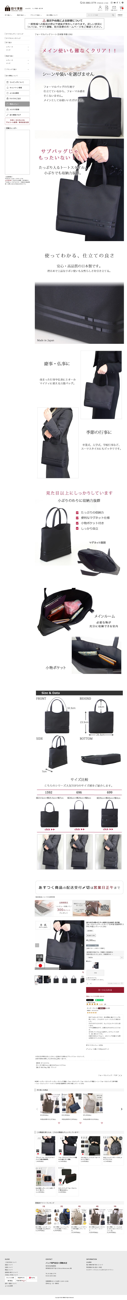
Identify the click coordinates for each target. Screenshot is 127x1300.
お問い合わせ (114, 10)
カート (121, 9)
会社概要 (88, 1262)
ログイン (100, 10)
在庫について (9, 1267)
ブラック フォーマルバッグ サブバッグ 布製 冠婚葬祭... (45, 1158)
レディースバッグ (45, 1081)
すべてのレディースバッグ (14, 34)
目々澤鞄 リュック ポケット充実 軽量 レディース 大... (79, 1228)
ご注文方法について (11, 1262)
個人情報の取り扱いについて (94, 1265)
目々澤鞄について (52, 15)
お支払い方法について (11, 1275)
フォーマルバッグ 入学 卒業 (108, 1081)
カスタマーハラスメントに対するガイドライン (99, 1270)
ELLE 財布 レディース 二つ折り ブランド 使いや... (45, 1189)
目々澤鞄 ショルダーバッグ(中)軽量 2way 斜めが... (43, 1228)
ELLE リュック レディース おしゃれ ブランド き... (112, 1158)
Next (82, 945)
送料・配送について (11, 1283)
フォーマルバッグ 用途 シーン (89, 1081)
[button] (37, 1109)
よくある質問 (9, 1286)
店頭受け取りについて (11, 1272)
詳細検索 (120, 15)
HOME (37, 1081)
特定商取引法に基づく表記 (94, 1267)
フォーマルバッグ (73, 1081)
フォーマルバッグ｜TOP (108, 1075)
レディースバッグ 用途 (59, 1081)
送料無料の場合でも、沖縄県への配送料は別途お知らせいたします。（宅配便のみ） (100, 953)
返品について (9, 1265)
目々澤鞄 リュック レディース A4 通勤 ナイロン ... (61, 1228)
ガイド (106, 10)
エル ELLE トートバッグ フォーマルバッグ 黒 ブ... (90, 1158)
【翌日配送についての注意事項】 (45, 897)
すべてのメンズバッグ (13, 38)
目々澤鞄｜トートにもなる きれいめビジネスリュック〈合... (114, 1228)
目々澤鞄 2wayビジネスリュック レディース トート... (97, 1228)
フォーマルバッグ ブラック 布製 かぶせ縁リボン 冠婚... (67, 1158)
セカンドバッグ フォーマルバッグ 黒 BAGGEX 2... (67, 1189)
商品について (9, 1270)
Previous (37, 945)
